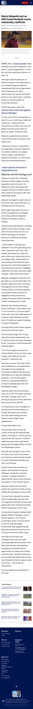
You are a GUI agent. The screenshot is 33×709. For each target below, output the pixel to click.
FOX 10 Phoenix (22, 25)
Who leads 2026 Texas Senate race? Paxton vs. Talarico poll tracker (10, 617)
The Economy (5, 644)
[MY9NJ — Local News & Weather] (4, 3)
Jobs (2, 674)
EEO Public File (5, 661)
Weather (4, 631)
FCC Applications (5, 678)
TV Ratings (4, 663)
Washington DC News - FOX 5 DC (20, 651)
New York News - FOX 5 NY (20, 644)
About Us (4, 657)
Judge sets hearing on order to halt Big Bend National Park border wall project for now (10, 603)
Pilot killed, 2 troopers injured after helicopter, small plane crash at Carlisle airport (10, 596)
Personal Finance (6, 642)
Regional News (18, 641)
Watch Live (25, 2)
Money (4, 640)
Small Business (5, 646)
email (16, 686)
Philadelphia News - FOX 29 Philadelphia (20, 648)
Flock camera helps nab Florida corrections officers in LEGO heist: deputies (10, 611)
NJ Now (18, 631)
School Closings (5, 633)
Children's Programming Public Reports (6, 667)
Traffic (3, 635)
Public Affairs (4, 659)
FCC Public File (5, 676)
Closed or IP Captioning (4, 671)
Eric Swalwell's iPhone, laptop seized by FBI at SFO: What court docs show (11, 587)
